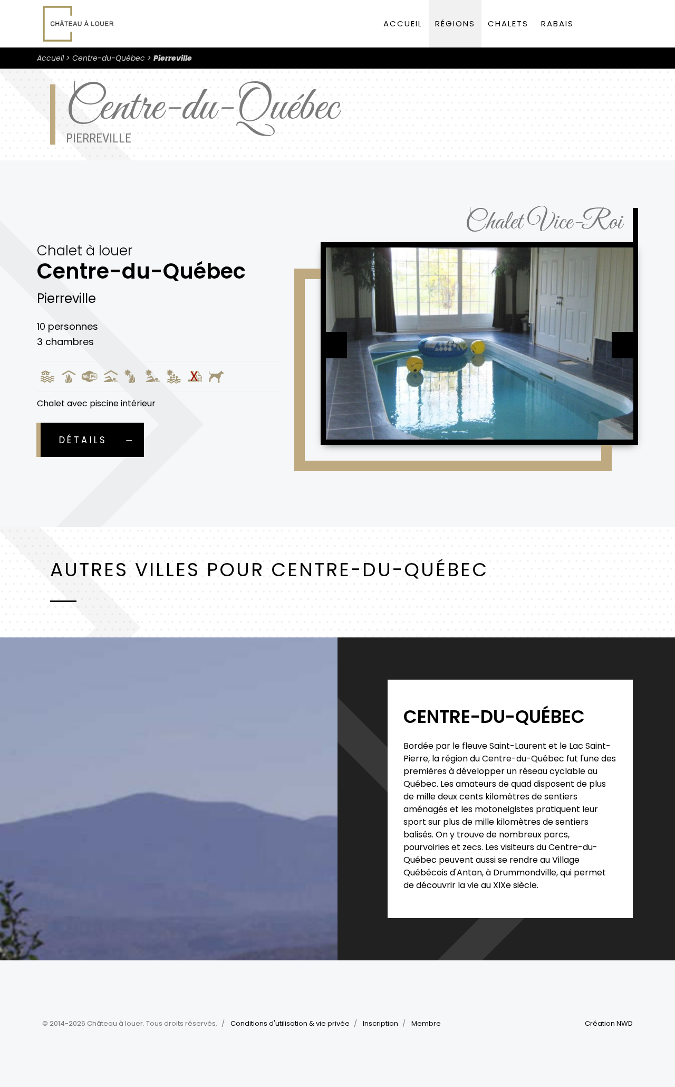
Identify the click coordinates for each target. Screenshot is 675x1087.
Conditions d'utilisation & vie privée (290, 1023)
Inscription (380, 1023)
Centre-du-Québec (108, 58)
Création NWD (609, 1023)
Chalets (508, 23)
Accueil (402, 23)
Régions (455, 23)
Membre (426, 1023)
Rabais (557, 23)
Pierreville (172, 58)
